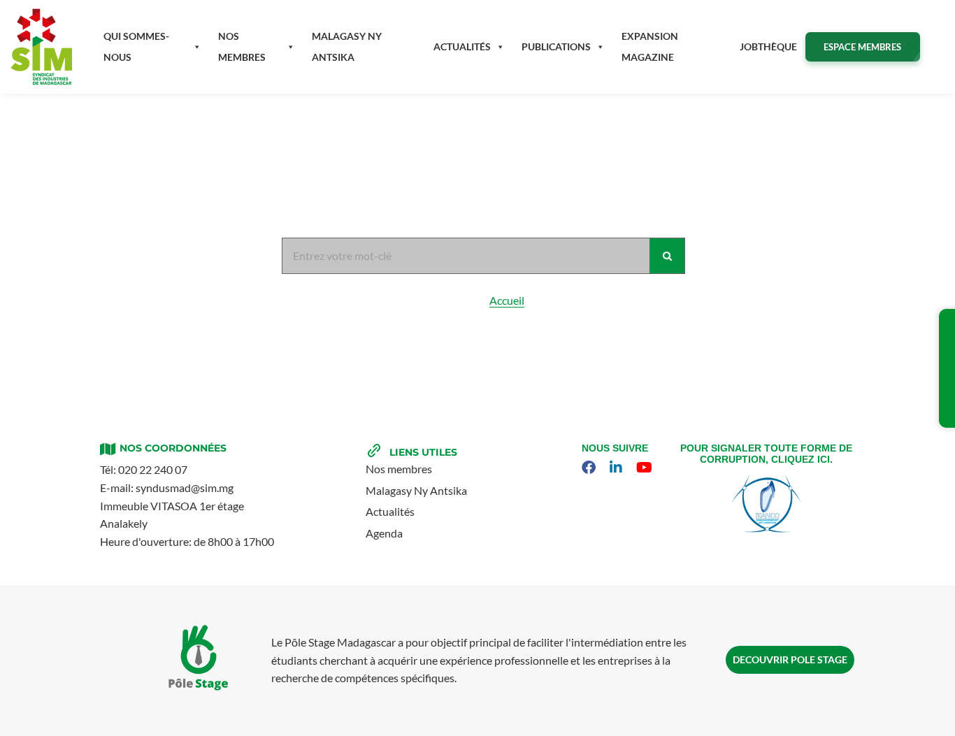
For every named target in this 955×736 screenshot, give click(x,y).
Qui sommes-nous (136, 46)
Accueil (506, 300)
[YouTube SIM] (646, 468)
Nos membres (242, 46)
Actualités (462, 46)
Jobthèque (768, 46)
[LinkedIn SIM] (618, 468)
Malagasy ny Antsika (347, 46)
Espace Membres (862, 46)
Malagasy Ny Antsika (416, 490)
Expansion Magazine (650, 46)
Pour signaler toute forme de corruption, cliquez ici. (766, 454)
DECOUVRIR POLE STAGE (790, 659)
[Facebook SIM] (590, 468)
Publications (556, 46)
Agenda (384, 533)
